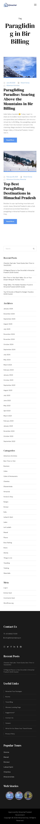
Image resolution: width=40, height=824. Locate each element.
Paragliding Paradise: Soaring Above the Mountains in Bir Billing (19, 99)
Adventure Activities (12, 85)
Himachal (23, 179)
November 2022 (9, 431)
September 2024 (9, 349)
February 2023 (8, 421)
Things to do (8, 558)
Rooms (7, 697)
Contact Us (9, 718)
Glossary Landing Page (13, 707)
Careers (8, 723)
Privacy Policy (10, 734)
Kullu (5, 512)
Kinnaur (6, 507)
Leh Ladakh (7, 527)
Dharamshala (8, 486)
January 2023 (8, 426)
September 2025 (9, 319)
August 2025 (8, 324)
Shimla (6, 553)
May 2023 (7, 406)
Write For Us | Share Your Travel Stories (18, 728)
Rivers (5, 548)
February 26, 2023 (12, 177)
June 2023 (7, 400)
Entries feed (8, 593)
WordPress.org (8, 603)
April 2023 (7, 411)
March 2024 (8, 365)
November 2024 (9, 339)
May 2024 (7, 360)
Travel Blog (9, 702)
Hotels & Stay (8, 497)
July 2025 (7, 329)
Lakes (5, 522)
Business (6, 466)
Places (6, 537)
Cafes (5, 471)
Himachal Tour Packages (13, 691)
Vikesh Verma (25, 83)
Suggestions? (10, 713)
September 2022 (9, 441)
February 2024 (9, 370)
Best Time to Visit (9, 461)
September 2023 (9, 385)
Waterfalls (7, 573)
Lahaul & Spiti (8, 517)
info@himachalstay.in (13, 638)
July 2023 (7, 395)
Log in (6, 588)
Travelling (7, 563)
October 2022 (8, 436)
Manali (6, 532)
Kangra (6, 502)
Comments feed (9, 598)
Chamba (6, 481)
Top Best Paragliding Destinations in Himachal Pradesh (20, 190)
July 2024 (7, 355)
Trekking (6, 568)
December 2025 (9, 314)
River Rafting (8, 543)
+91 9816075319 (11, 634)
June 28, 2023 (10, 83)
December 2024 (9, 334)
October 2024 (8, 344)
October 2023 (8, 380)
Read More (10, 140)
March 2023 (8, 416)
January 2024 (8, 375)
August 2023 (8, 390)
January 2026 (8, 309)
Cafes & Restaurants (11, 476)
